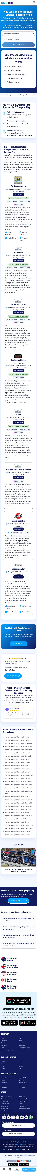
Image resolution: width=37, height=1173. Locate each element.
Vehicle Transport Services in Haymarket (18, 806)
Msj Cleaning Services (18, 186)
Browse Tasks (4, 1108)
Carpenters (4, 1082)
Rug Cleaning (4, 1085)
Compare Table (5, 1103)
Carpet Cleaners (23, 1082)
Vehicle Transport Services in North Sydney (19, 775)
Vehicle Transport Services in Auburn (17, 740)
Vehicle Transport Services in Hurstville (18, 769)
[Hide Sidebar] (34, 2)
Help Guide (21, 1106)
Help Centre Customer (7, 1111)
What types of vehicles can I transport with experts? (17, 920)
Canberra (3, 1068)
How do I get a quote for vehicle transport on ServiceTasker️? (17, 945)
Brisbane (21, 1064)
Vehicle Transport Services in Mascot (17, 753)
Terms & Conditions (6, 1096)
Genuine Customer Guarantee (9, 1099)
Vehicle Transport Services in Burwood (18, 756)
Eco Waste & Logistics (18, 304)
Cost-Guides (4, 1040)
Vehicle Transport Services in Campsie (18, 759)
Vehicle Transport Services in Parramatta (18, 781)
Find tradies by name (24, 1047)
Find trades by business (7, 1050)
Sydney (20, 1061)
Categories (4, 1045)
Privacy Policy (22, 1096)
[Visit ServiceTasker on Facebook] (4, 1117)
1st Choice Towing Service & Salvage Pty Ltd (18, 469)
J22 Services (18, 252)
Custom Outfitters (18, 521)
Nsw (35, 95)
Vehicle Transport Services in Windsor (17, 832)
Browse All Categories (24, 1101)
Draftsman (21, 1080)
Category (10, 95)
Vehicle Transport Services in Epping (17, 766)
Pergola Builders (23, 1078)
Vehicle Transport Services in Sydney (17, 835)
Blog (20, 1038)
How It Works (4, 1101)
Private (18, 414)
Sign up (3, 1052)
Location (3, 1061)
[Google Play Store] (27, 1023)
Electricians (22, 1087)
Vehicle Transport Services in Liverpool (18, 772)
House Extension (5, 1078)
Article (20, 1040)
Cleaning (21, 1085)
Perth (2, 1066)
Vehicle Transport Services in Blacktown (18, 750)
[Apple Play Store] (9, 1023)
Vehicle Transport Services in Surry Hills (18, 816)
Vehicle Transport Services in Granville (18, 778)
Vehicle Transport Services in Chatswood (18, 828)
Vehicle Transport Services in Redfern (17, 812)
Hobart (20, 1068)
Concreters (4, 1087)
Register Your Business (15, 1133)
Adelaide (21, 1066)
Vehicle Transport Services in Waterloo (18, 819)
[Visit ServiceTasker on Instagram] (17, 1117)
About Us (3, 1038)
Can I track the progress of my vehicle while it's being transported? (18, 936)
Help (2, 1047)
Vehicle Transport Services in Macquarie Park (18, 792)
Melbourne (4, 1064)
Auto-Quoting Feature (24, 1099)
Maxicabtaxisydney (18, 569)
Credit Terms (4, 1106)
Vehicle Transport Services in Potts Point (18, 809)
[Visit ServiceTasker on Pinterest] (9, 1117)
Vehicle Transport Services (23, 95)
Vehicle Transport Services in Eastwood (18, 788)
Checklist (3, 1043)
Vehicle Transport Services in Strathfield (18, 803)
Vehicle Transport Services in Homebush (18, 800)
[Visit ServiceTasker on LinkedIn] (22, 1117)
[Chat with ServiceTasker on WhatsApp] (31, 1117)
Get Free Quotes (17, 1125)
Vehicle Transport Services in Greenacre (18, 746)
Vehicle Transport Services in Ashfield (17, 737)
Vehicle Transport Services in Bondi (17, 822)
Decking (3, 1080)
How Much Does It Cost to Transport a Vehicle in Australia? (18, 870)
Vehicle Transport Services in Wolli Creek (18, 785)
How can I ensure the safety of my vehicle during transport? (16, 928)
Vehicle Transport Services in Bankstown (18, 743)
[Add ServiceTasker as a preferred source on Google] (18, 1001)
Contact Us (21, 1043)
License (20, 1103)
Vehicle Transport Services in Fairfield (17, 762)
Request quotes (18, 194)
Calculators (22, 1045)
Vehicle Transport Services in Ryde (16, 797)
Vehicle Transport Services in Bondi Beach (19, 825)
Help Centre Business (24, 1108)
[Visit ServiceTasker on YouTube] (26, 1117)
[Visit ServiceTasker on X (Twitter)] (13, 1117)
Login (20, 1050)
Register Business (17, 1170)
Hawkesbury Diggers (18, 360)
